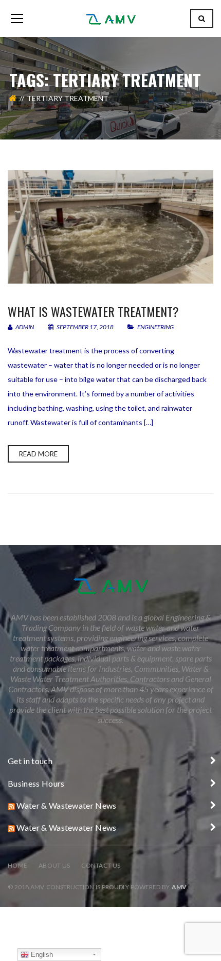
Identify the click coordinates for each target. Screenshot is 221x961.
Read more (38, 454)
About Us (54, 865)
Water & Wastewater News (66, 805)
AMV (179, 887)
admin (24, 327)
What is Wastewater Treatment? (93, 311)
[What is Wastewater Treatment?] (110, 227)
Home (17, 865)
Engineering (155, 327)
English (41, 954)
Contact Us (100, 865)
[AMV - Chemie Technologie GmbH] (110, 18)
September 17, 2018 (85, 327)
